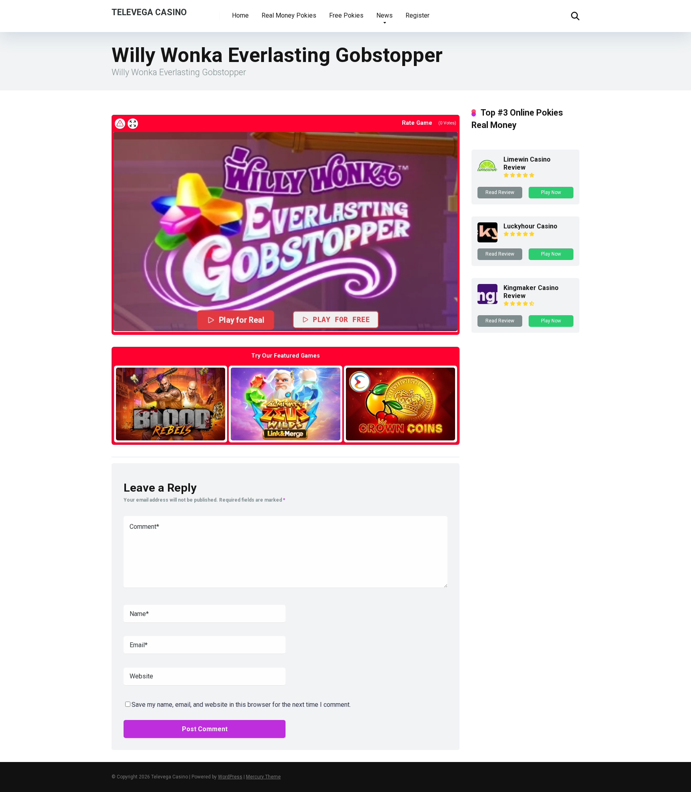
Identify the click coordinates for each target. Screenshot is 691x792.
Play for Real (241, 320)
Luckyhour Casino (530, 226)
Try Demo (171, 404)
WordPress (230, 777)
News (384, 15)
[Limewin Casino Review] (487, 173)
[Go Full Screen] (133, 123)
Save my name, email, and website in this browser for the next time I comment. (241, 704)
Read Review (499, 192)
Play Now (551, 192)
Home (240, 15)
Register (417, 15)
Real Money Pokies (289, 15)
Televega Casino (149, 11)
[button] (285, 231)
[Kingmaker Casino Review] (487, 302)
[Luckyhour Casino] (487, 240)
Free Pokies (346, 15)
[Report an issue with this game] (120, 123)
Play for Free (341, 319)
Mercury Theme (263, 777)
